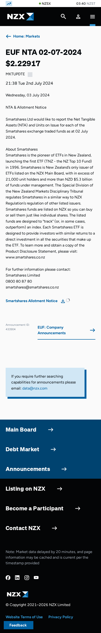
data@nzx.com (34, 388)
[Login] (78, 16)
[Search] (63, 17)
